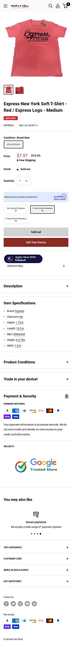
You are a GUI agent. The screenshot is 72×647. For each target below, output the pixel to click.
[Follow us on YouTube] (27, 603)
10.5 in (20, 328)
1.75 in (19, 322)
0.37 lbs (20, 339)
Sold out (36, 232)
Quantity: (9, 180)
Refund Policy (15, 265)
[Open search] (51, 6)
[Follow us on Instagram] (20, 603)
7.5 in (18, 345)
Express (9, 125)
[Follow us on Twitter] (13, 603)
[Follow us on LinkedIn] (34, 603)
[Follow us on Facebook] (6, 603)
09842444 (19, 334)
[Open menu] (5, 5)
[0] (65, 6)
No (21, 316)
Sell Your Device (36, 242)
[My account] (58, 6)
